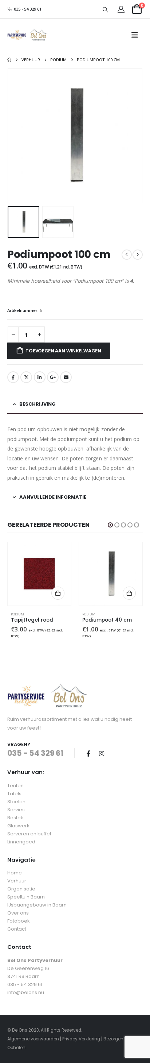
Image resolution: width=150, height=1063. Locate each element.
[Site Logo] (27, 35)
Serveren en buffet (29, 833)
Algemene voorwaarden (33, 1039)
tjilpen (26, 377)
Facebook (13, 377)
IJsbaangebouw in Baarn (37, 904)
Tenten (15, 785)
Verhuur (16, 880)
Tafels (14, 793)
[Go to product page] (39, 574)
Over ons (18, 912)
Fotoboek (18, 920)
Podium (17, 614)
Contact (16, 928)
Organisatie (21, 888)
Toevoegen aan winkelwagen (63, 350)
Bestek (15, 817)
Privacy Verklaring (81, 1039)
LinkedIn (40, 377)
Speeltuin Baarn (26, 896)
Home (14, 872)
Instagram (101, 753)
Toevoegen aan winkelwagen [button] (57, 593)
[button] (105, 9)
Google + (53, 377)
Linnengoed (21, 841)
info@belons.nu (25, 992)
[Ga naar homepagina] (9, 60)
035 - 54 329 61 (27, 9)
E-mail (66, 377)
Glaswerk (18, 825)
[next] (138, 255)
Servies (16, 809)
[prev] (127, 255)
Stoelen (16, 801)
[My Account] (121, 9)
